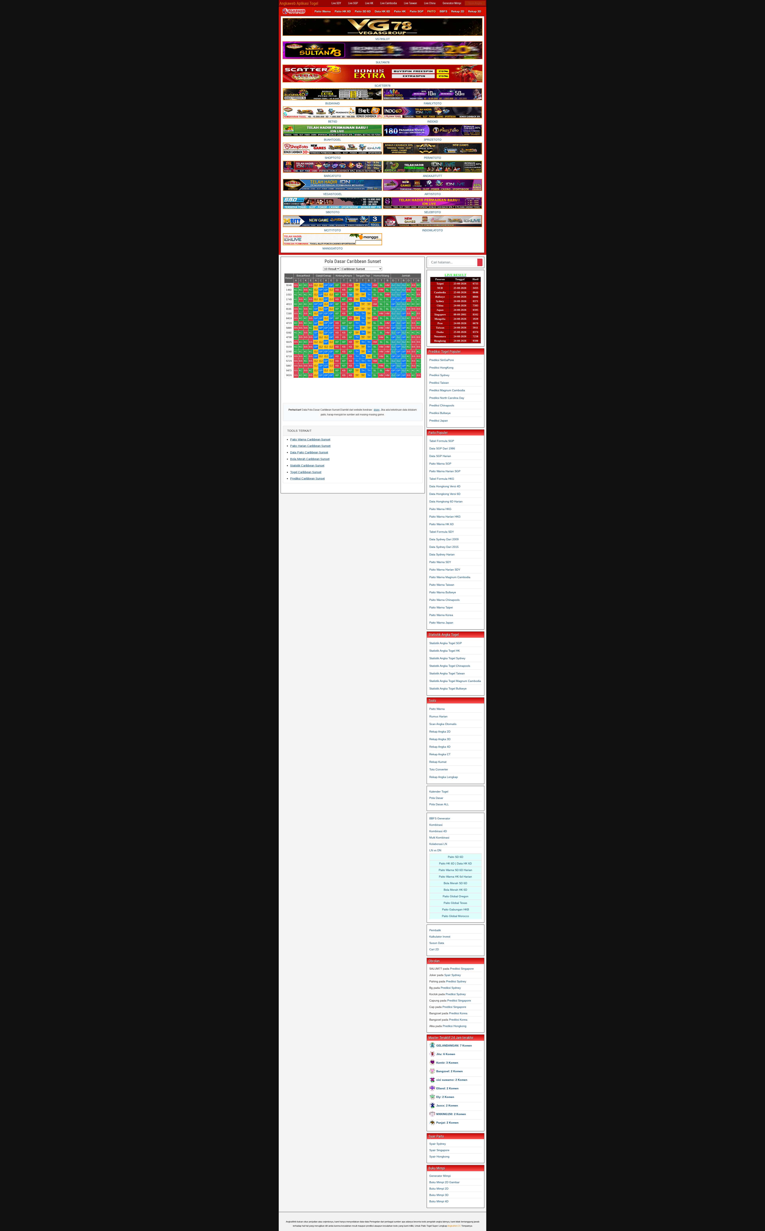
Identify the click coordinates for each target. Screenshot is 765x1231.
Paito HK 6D (343, 11)
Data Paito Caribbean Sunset (309, 452)
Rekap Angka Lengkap (443, 777)
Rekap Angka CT (440, 754)
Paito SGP (416, 11)
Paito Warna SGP (440, 463)
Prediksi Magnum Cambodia (447, 390)
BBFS (443, 11)
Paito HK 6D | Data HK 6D (455, 863)
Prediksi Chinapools (441, 405)
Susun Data (436, 943)
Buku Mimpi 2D (438, 1188)
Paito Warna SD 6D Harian (455, 870)
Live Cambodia (388, 3)
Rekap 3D (474, 11)
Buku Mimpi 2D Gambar (444, 1182)
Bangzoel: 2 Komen (449, 1071)
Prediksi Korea (458, 1013)
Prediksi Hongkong (454, 1026)
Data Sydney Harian (442, 554)
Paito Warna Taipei (441, 607)
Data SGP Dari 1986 (442, 448)
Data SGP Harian (440, 456)
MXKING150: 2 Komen (451, 1114)
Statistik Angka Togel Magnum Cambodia (455, 681)
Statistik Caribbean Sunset (307, 465)
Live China (429, 3)
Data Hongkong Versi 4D (444, 486)
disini (377, 409)
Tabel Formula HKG (441, 478)
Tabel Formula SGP (441, 440)
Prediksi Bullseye (440, 413)
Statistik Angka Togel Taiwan (447, 673)
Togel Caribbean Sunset (305, 472)
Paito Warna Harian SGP (444, 471)
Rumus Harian (438, 716)
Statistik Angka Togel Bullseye (448, 688)
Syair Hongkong (439, 1156)
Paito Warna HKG (440, 509)
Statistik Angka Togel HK (444, 650)
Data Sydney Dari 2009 (444, 539)
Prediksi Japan (438, 420)
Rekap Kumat (437, 761)
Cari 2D (434, 949)
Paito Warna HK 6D (441, 524)
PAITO (431, 11)
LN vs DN (435, 850)
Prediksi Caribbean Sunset (307, 478)
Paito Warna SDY (440, 562)
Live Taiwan (410, 3)
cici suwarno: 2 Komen (451, 1079)
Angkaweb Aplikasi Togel (299, 3)
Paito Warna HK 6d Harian (455, 876)
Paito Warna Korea (441, 615)
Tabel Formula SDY (441, 531)
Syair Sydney (452, 975)
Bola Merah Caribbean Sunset (310, 459)
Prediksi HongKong (441, 367)
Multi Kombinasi (439, 837)
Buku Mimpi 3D (438, 1195)
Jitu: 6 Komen (445, 1054)
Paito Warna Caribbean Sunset (310, 439)
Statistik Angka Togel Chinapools (449, 665)
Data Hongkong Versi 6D (444, 493)
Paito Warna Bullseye (442, 592)
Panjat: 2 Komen (447, 1122)
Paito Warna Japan (441, 622)
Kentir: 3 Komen (447, 1062)
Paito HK (400, 11)
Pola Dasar (436, 797)
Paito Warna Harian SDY (444, 569)
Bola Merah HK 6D (455, 889)
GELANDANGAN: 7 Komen (454, 1045)
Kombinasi (435, 824)
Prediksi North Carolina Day (446, 397)
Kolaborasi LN (438, 844)
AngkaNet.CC (454, 1226)
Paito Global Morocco (455, 916)
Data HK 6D (382, 11)
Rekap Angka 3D (439, 739)
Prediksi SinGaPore (441, 360)
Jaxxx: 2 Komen (447, 1105)
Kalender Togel (438, 791)
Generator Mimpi (452, 3)
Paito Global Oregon (455, 896)
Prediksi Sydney (439, 375)
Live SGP (353, 3)
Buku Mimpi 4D (438, 1201)
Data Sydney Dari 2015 (444, 546)
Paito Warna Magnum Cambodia (449, 577)
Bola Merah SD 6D (455, 883)
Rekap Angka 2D (439, 731)
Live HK (369, 3)
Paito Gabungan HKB (455, 909)
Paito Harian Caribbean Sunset (310, 445)
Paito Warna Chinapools (444, 599)
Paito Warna (323, 11)
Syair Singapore (439, 1150)
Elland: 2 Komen (447, 1088)
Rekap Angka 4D (439, 746)
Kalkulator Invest (439, 936)
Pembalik (435, 930)
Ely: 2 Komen (445, 1097)
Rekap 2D (457, 11)
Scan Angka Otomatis (442, 724)
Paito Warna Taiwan (441, 584)
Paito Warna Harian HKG (445, 516)
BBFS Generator (439, 818)
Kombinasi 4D (438, 831)
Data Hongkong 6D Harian (446, 501)
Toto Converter (438, 769)
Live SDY (336, 3)
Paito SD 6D (363, 11)
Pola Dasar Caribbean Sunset (353, 261)
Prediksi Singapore (462, 968)
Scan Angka (475, 3)
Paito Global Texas (455, 902)
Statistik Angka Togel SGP (445, 643)
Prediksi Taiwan (439, 382)
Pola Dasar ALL (439, 804)
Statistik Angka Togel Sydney (447, 658)
